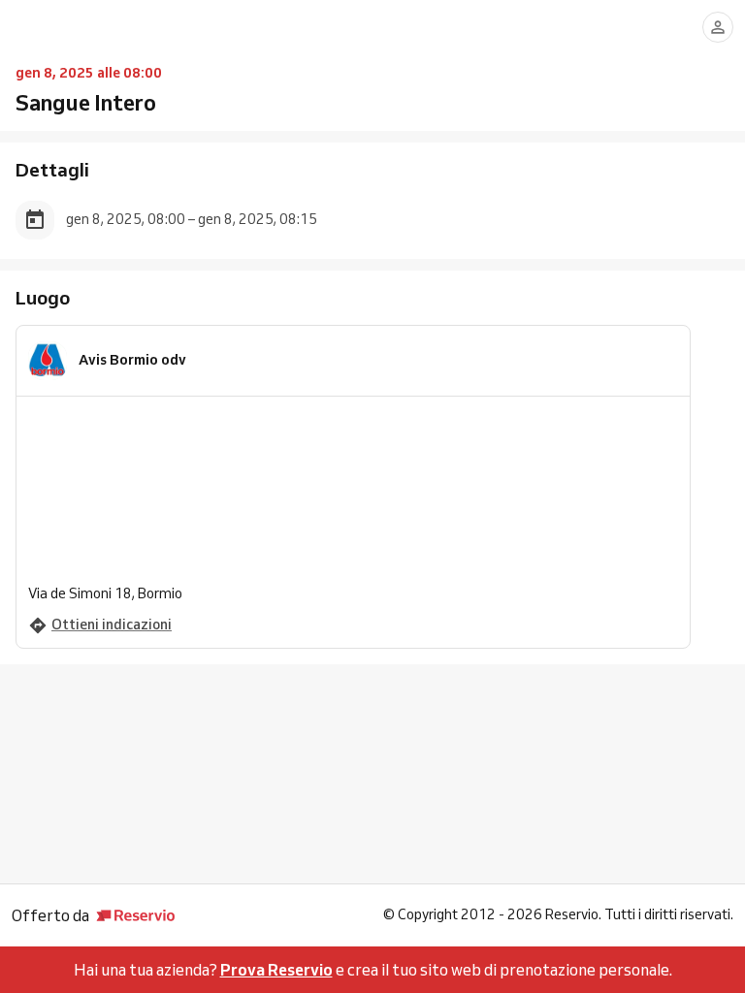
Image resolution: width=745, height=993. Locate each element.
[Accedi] (717, 27)
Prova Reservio (276, 969)
